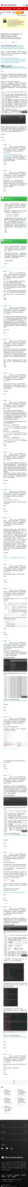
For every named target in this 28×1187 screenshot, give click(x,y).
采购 (2, 1138)
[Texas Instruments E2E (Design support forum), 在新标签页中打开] (7, 1149)
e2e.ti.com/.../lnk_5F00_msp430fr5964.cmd (14, 892)
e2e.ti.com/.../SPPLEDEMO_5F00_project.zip (14, 557)
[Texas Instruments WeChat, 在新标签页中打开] (2, 1149)
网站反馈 (14, 1176)
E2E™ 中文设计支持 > (7, 8)
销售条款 (23, 1175)
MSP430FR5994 (5, 47)
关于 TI (3, 1125)
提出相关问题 (18, 13)
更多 (25, 8)
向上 (4, 167)
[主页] (8, 5)
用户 (26, 5)
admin (5, 42)
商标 (9, 1176)
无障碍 (3, 1175)
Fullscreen (24, 112)
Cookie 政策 (9, 1175)
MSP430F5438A (21, 48)
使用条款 (3, 1176)
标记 (14, 1081)
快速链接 (3, 1132)
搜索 (24, 5)
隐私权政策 (17, 1175)
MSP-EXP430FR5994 (14, 47)
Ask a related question (16, 22)
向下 (7, 167)
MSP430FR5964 (12, 48)
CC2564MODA (20, 45)
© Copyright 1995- (7, 1179)
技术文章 (19, 8)
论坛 (14, 8)
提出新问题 (23, 12)
